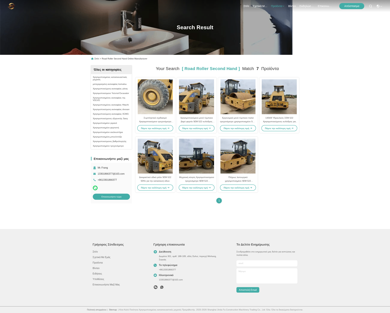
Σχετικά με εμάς (260, 6)
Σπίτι (246, 6)
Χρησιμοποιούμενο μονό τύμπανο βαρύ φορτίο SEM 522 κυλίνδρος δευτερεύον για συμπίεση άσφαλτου (196, 121)
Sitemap (113, 309)
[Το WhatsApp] (95, 188)
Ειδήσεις (97, 273)
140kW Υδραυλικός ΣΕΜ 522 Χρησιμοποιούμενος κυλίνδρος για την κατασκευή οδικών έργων (279, 121)
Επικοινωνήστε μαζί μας (325, 6)
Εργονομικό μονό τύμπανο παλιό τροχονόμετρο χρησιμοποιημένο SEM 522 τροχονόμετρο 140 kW (238, 121)
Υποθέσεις (98, 279)
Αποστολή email (248, 290)
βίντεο (292, 6)
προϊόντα (276, 6)
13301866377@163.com (111, 173)
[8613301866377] (162, 288)
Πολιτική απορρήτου (96, 309)
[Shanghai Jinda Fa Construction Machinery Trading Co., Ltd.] (11, 6)
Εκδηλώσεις (307, 6)
